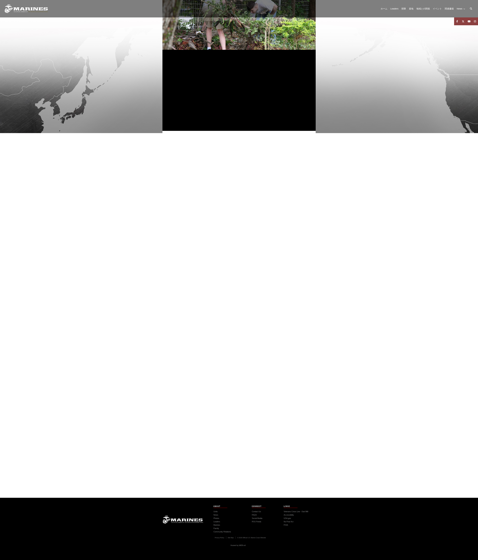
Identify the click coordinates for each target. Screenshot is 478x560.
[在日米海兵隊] (26, 8)
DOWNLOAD (190, 94)
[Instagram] (475, 21)
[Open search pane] (471, 8)
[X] (463, 21)
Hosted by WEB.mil (238, 545)
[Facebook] (457, 21)
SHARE (211, 94)
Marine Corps (182, 519)
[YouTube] (469, 21)
